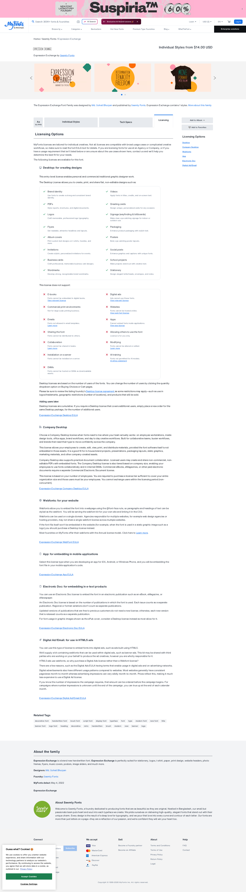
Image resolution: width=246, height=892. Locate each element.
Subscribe (70, 848)
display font (101, 721)
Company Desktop (190, 147)
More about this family (200, 105)
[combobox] (63, 22)
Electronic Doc (188, 160)
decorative (76, 726)
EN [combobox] (219, 21)
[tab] (121, 94)
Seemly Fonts (49, 39)
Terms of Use (156, 850)
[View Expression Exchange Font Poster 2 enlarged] (122, 78)
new (126, 726)
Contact (186, 850)
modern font (141, 721)
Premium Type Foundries (144, 29)
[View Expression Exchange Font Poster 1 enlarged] (62, 78)
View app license (117, 325)
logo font (53, 726)
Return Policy (156, 859)
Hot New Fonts (117, 29)
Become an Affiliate (127, 850)
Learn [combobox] (191, 21)
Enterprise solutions (230, 29)
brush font (75, 721)
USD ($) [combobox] (206, 21)
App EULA (56, 574)
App (184, 156)
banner (135, 726)
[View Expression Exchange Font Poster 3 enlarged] (182, 78)
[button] (242, 9)
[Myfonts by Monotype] (14, 25)
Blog (166, 29)
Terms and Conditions (160, 845)
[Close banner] (137, 21)
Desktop (186, 142)
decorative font (42, 721)
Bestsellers (96, 29)
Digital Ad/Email (189, 165)
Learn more (52, 325)
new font (154, 721)
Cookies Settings (28, 883)
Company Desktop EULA (63, 488)
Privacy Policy (156, 855)
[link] (32, 21)
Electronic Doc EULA (62, 628)
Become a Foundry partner (130, 845)
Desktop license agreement (100, 391)
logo (143, 726)
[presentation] (31, 78)
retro (86, 726)
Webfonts (186, 151)
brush (108, 726)
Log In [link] (238, 22)
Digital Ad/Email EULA (62, 698)
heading (64, 726)
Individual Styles (71, 121)
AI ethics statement (118, 361)
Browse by (56, 29)
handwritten (97, 726)
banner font (40, 726)
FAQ (184, 845)
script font (88, 721)
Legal (152, 864)
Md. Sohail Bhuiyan (102, 105)
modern (117, 726)
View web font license (119, 313)
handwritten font (59, 721)
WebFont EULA (59, 542)
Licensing (163, 120)
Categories (75, 29)
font (123, 721)
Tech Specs (126, 122)
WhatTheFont (183, 29)
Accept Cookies (29, 876)
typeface (114, 721)
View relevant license (57, 300)
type (130, 721)
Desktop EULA (58, 415)
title (163, 721)
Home (37, 39)
